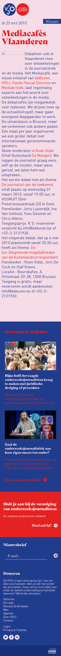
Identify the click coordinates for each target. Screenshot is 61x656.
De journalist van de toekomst (27, 184)
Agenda (8, 613)
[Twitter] (5, 637)
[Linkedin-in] (17, 637)
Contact (8, 620)
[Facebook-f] (11, 637)
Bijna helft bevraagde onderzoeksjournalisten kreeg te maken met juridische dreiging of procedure (29, 381)
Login (7, 626)
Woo (5, 609)
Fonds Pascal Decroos (31, 82)
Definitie (8, 599)
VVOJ (6, 82)
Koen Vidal (44, 150)
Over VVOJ (9, 617)
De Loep (8, 602)
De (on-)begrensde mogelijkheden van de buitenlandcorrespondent (30, 252)
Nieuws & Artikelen (15, 606)
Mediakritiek (12, 87)
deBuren (42, 77)
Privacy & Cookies (15, 630)
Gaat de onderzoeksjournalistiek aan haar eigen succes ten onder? (28, 448)
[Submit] (56, 555)
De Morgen (41, 155)
